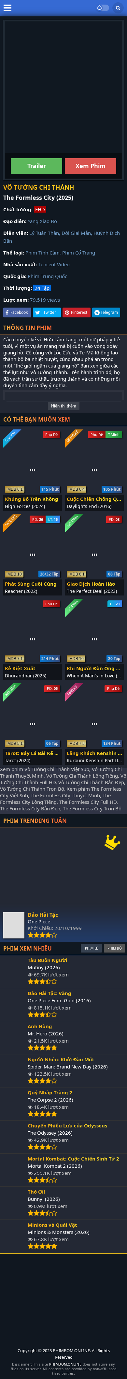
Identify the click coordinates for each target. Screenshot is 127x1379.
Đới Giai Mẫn (76, 233)
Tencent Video (54, 264)
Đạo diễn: (14, 221)
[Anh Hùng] (13, 1049)
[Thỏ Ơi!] (13, 1214)
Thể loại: (13, 252)
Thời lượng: (17, 288)
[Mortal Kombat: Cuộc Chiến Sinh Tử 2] (13, 1181)
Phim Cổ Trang (78, 252)
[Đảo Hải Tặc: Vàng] (13, 1015)
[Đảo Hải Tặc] (13, 936)
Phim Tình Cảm (42, 252)
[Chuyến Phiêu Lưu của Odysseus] (13, 1148)
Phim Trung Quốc (47, 276)
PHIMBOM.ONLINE (65, 1364)
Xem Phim (91, 166)
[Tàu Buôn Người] (13, 982)
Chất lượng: (18, 209)
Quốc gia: (14, 276)
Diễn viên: (15, 233)
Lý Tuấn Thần (44, 233)
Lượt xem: (16, 299)
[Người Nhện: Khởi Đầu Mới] (13, 1082)
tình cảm (28, 385)
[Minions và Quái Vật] (13, 1247)
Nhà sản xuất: (20, 264)
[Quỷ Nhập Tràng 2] (13, 1115)
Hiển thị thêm (63, 406)
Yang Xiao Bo (42, 221)
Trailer (36, 166)
